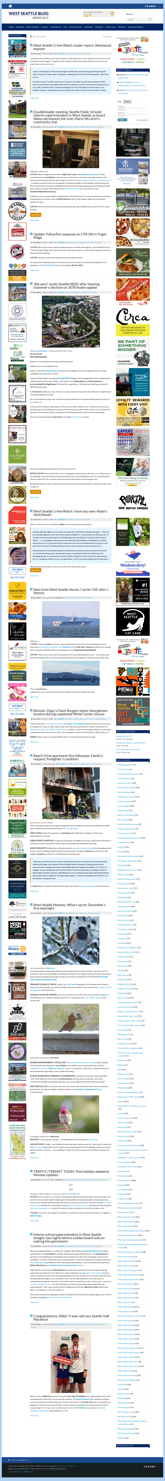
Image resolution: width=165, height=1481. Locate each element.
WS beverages (123, 1407)
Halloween (122, 966)
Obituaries (88, 27)
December (21, 1460)
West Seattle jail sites (126, 1293)
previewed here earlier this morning (82, 1062)
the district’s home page (73, 189)
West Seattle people (93, 1324)
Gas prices (122, 938)
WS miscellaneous (92, 913)
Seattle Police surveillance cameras (132, 1106)
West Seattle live (124, 1302)
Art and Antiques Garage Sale (128, 749)
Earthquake (123, 897)
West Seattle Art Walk (126, 1217)
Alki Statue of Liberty (126, 797)
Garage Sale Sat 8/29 (124, 736)
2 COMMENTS (60, 53)
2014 (13, 1460)
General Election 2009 (127, 952)
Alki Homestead (124, 792)
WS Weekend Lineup (126, 1433)
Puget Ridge (123, 1088)
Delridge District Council (128, 870)
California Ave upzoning (128, 824)
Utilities (121, 1194)
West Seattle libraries (126, 1298)
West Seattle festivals (126, 1261)
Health (121, 970)
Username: (121, 107)
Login (119, 102)
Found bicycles (124, 920)
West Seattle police (94, 242)
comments (20, 1472)
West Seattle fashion (126, 1257)
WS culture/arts (124, 1417)
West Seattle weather (126, 1375)
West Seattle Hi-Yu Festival (128, 1279)
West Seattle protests (126, 1339)
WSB (121, 82)
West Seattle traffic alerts (95, 1179)
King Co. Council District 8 (129, 1011)
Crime (71, 53)
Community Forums (135, 27)
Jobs (65, 27)
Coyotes (121, 847)
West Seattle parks (125, 1321)
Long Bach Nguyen (42, 351)
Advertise (20, 27)
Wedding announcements (128, 1208)
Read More (35, 215)
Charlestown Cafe (125, 833)
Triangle (121, 1185)
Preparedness (123, 1083)
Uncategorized (124, 1189)
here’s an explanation (88, 886)
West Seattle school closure (129, 1353)
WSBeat (121, 1438)
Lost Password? (142, 120)
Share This (34, 98)
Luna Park (122, 1030)
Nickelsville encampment (128, 1048)
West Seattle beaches (126, 1222)
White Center (123, 1394)
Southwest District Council (129, 1145)
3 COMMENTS (60, 719)
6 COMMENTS (60, 1324)
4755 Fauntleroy (124, 778)
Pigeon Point (123, 1074)
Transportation (124, 1180)
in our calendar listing (92, 998)
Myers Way (122, 1039)
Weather (121, 27)
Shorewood (122, 1127)
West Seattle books (125, 1226)
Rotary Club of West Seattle (129, 1097)
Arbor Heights (124, 806)
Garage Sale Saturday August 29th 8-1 (130, 743)
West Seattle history (126, 1284)
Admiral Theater (125, 783)
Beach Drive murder (126, 815)
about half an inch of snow (79, 1205)
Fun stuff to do (124, 929)
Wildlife (121, 1398)
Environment (123, 906)
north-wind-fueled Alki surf (40, 1208)
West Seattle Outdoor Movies (129, 1316)
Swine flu (122, 1171)
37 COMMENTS (60, 242)
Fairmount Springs (125, 911)
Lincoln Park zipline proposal (130, 1025)
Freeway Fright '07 (125, 925)
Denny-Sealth (123, 874)
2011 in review (124, 769)
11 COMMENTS (60, 127)
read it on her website (93, 1273)
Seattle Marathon (83, 1399)
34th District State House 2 (128, 774)
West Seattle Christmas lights (129, 1240)
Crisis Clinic (50, 265)
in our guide (37, 1147)
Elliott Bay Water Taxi (126, 902)
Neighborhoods (124, 1044)
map (106, 732)
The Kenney (123, 1176)
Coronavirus (123, 842)
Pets (119, 1069)
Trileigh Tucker (50, 968)
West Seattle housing (126, 1289)
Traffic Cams (111, 27)
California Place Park (126, 829)
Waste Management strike (128, 1203)
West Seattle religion (126, 1343)
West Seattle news (82, 53)
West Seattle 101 (124, 1212)
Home (11, 27)
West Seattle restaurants (95, 719)
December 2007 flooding (128, 861)
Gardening (122, 934)
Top (31, 1472)
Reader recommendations (128, 1092)
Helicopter (122, 975)
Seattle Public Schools (90, 174)
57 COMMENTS (60, 292)
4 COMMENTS (61, 764)
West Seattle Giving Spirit (128, 1270)
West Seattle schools (94, 127)
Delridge (121, 865)
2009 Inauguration (125, 765)
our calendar (93, 1139)
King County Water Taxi (127, 1016)
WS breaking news (125, 1412)
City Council (72, 984)
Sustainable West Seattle (127, 1167)
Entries (10, 1472)
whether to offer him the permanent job (96, 180)
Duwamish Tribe (124, 893)
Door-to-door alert (125, 888)
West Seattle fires (77, 764)
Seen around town (125, 1118)
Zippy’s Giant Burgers (76, 724)
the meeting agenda (37, 1262)
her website (66, 1265)
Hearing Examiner (51, 371)
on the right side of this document (59, 1297)
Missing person (124, 1034)
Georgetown (123, 961)
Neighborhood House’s (46, 1068)
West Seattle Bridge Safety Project (131, 1231)
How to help (123, 998)
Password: (121, 113)
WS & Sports (123, 1403)
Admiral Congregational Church (89, 1089)
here (108, 399)
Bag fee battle (123, 810)
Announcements (125, 801)
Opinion (121, 1065)
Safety (120, 1101)
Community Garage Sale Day (129, 838)
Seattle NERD (64, 378)
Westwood (122, 1384)
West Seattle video (125, 1371)
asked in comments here (82, 848)
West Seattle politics (126, 1334)
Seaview (121, 1113)
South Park (122, 1141)
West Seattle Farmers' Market (129, 1252)
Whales (121, 1389)
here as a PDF (76, 417)
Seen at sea (71, 598)
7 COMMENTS (60, 1246)
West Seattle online (125, 1311)
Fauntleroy (122, 916)
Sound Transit (123, 1136)
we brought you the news (54, 724)
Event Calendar (32, 27)
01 (28, 1460)
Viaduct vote (123, 1199)
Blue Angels (123, 820)
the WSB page (72, 1194)
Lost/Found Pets (75, 27)
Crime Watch (55, 27)
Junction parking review (128, 1002)
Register (127, 102)
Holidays (121, 993)
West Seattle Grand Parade (128, 1275)
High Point (122, 980)
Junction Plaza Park (126, 1007)
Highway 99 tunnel (125, 989)
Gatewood (122, 943)
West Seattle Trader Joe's (128, 1362)
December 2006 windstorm (129, 856)
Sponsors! (99, 27)
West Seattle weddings (127, 1380)
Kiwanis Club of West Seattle (129, 1021)
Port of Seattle (123, 1079)
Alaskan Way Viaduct (126, 788)
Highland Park (124, 984)
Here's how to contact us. (67, 1466)
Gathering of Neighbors (127, 948)
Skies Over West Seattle (127, 1132)
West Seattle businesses (127, 1235)
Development (74, 292)
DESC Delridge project (127, 879)
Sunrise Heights (124, 1162)
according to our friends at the (55, 647)
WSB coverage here (68, 828)
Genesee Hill (123, 957)
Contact (44, 27)
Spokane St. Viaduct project (129, 1158)
